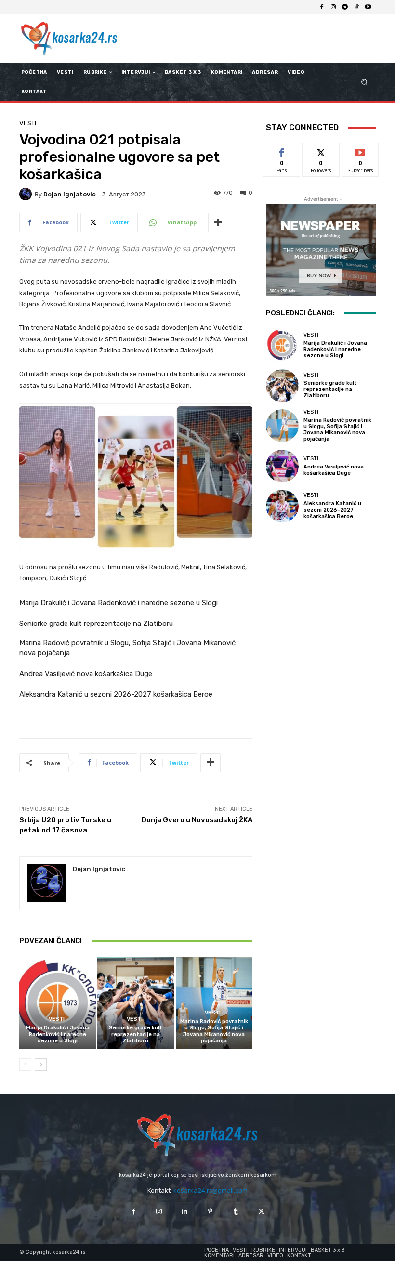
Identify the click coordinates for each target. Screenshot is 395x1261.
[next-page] (41, 1064)
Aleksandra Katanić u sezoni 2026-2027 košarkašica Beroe (115, 694)
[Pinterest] (210, 1211)
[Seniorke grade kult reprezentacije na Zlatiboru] (135, 1003)
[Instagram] (333, 7)
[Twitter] (261, 1211)
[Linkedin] (184, 1211)
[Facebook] (322, 7)
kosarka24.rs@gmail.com (210, 1190)
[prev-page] (25, 1064)
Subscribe (360, 150)
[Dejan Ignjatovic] (27, 194)
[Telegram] (345, 7)
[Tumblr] (235, 1211)
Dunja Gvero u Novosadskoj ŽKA (197, 820)
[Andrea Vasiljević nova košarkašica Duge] (282, 466)
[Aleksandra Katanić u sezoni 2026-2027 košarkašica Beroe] (282, 506)
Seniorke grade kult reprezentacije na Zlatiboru (96, 623)
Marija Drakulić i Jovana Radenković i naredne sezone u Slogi (118, 602)
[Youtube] (368, 7)
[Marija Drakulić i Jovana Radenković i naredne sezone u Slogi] (57, 1003)
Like (282, 150)
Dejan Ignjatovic (69, 194)
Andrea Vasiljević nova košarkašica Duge (85, 673)
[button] (364, 82)
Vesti (27, 123)
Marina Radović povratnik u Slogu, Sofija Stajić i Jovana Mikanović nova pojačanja (127, 647)
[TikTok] (356, 7)
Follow (321, 150)
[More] (218, 222)
